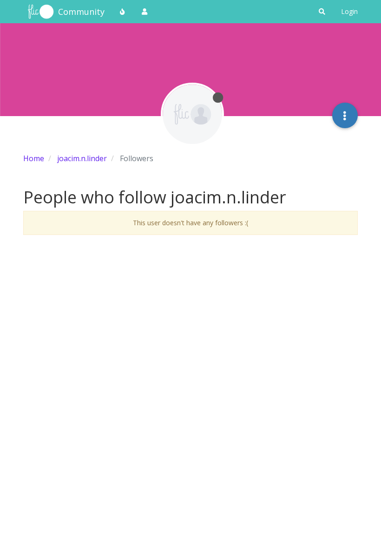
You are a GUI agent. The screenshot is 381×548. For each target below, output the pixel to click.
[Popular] (123, 11)
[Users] (144, 11)
